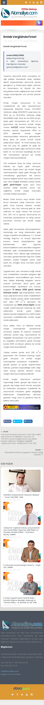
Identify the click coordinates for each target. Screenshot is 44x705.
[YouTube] (37, 2)
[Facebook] (30, 2)
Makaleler (33, 41)
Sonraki (38, 450)
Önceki (5, 432)
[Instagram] (41, 2)
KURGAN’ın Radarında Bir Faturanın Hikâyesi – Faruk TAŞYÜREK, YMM (21, 496)
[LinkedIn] (34, 2)
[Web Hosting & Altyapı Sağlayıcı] (22, 688)
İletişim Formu (7, 674)
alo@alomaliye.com (10, 671)
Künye (18, 674)
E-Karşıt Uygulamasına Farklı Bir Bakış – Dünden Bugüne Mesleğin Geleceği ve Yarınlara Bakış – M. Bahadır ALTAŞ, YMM (20, 600)
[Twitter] (26, 2)
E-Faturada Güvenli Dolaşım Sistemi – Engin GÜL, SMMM (21, 566)
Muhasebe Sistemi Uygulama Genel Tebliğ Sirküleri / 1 (24, 453)
